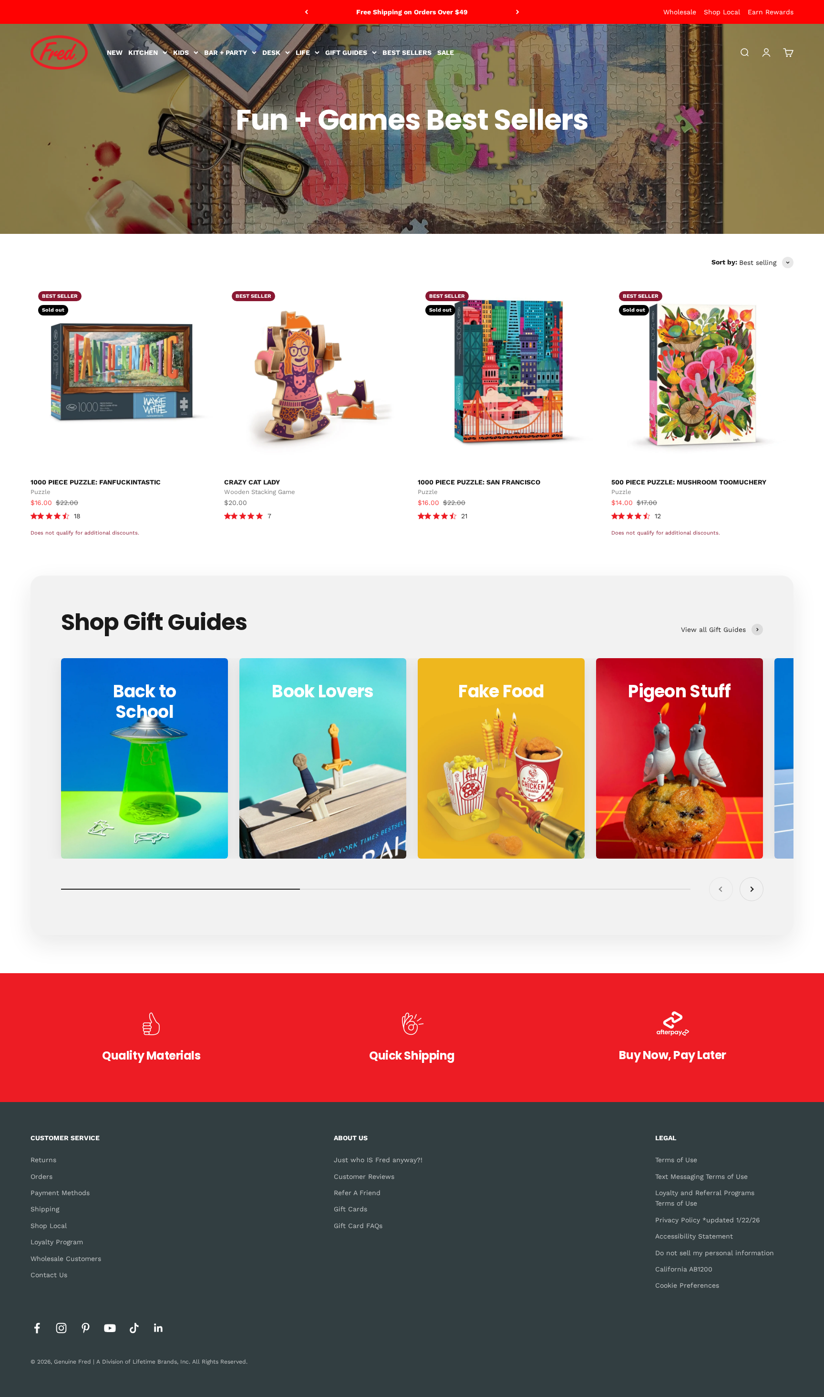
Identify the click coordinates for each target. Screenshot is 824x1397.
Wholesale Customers (66, 1258)
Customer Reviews (364, 1176)
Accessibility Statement (694, 1236)
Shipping (45, 1209)
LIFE (303, 52)
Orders (41, 1176)
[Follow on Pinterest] (85, 1328)
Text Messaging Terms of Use (701, 1176)
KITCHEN (143, 52)
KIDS (181, 52)
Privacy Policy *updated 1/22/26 (707, 1220)
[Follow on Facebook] (37, 1328)
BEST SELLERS (407, 52)
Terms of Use (676, 1160)
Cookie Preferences (687, 1285)
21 (464, 516)
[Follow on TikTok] (134, 1328)
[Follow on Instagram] (61, 1328)
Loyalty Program (57, 1242)
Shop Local (722, 12)
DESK (271, 52)
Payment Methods (60, 1193)
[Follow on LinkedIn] (158, 1328)
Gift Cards (350, 1209)
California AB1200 (683, 1269)
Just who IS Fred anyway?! (378, 1160)
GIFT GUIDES (346, 52)
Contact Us (49, 1275)
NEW (115, 52)
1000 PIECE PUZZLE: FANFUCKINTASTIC (96, 482)
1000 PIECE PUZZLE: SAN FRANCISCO (479, 482)
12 (658, 516)
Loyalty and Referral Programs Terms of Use (704, 1198)
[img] (34, 516)
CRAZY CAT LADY (252, 482)
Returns (43, 1160)
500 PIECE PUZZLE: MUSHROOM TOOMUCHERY (688, 482)
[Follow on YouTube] (109, 1328)
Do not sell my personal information (714, 1253)
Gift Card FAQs (358, 1225)
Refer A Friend (357, 1193)
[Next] (517, 12)
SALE (445, 52)
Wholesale (679, 12)
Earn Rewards (770, 12)
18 (77, 516)
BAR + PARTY (225, 52)
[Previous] (306, 12)
